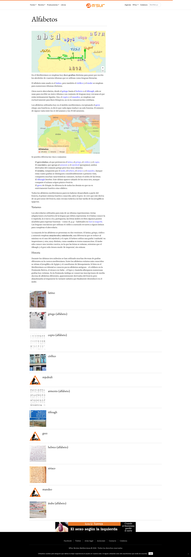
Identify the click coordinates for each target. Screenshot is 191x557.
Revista (41, 5)
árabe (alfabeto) (57, 503)
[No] (188, 554)
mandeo (76, 97)
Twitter (78, 541)
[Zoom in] (102, 67)
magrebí (98, 221)
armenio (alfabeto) (59, 391)
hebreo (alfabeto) (58, 447)
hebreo (79, 91)
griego (65, 91)
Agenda (128, 5)
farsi (91, 221)
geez (98, 105)
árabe (90, 83)
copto (65, 97)
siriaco (80, 171)
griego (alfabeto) (57, 314)
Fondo (32, 5)
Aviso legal (89, 541)
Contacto (112, 541)
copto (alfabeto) (57, 335)
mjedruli (75, 165)
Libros (63, 5)
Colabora (143, 5)
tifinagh (90, 91)
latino (58, 83)
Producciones (52, 5)
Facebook (68, 541)
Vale (150, 553)
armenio (64, 165)
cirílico (80, 83)
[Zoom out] (102, 70)
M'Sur (135, 5)
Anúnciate (101, 541)
